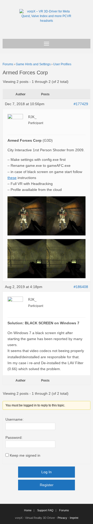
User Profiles (62, 64)
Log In (46, 472)
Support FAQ (45, 510)
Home (28, 510)
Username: (14, 419)
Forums (8, 64)
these (12, 178)
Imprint (74, 517)
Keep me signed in (25, 455)
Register (46, 485)
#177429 (81, 104)
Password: (13, 437)
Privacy (62, 517)
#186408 (81, 287)
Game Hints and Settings (33, 64)
